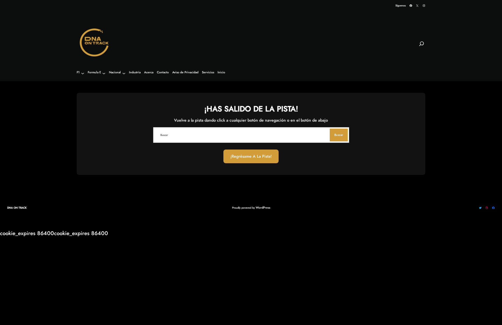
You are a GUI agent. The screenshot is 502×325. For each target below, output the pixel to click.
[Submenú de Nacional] (124, 73)
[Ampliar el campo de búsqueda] (421, 46)
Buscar (338, 135)
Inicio (221, 72)
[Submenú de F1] (82, 73)
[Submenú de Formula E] (103, 73)
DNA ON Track (17, 207)
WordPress (263, 207)
